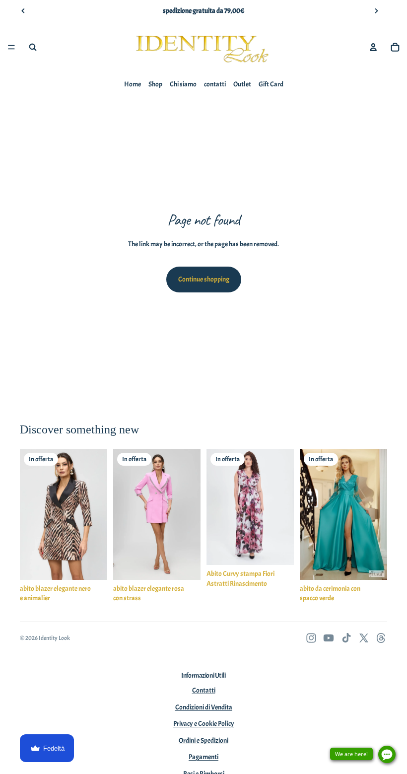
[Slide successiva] (376, 11)
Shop (155, 84)
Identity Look (54, 638)
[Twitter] (364, 638)
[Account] (373, 47)
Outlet (242, 84)
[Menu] (11, 47)
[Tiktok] (346, 638)
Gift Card (271, 84)
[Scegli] (92, 564)
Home (132, 84)
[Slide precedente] (23, 11)
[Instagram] (311, 638)
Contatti (203, 690)
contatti (215, 84)
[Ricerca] (33, 47)
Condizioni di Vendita (203, 707)
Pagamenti (203, 757)
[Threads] (381, 638)
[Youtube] (329, 638)
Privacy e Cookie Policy (203, 723)
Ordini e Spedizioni (203, 740)
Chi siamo (183, 84)
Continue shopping (203, 279)
